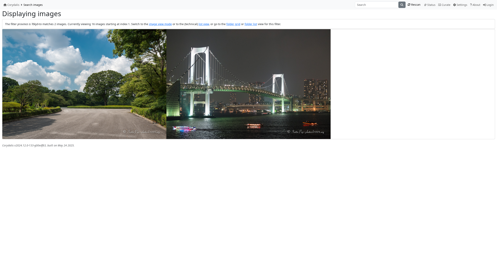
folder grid (233, 24)
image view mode (160, 24)
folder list (251, 24)
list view (204, 24)
